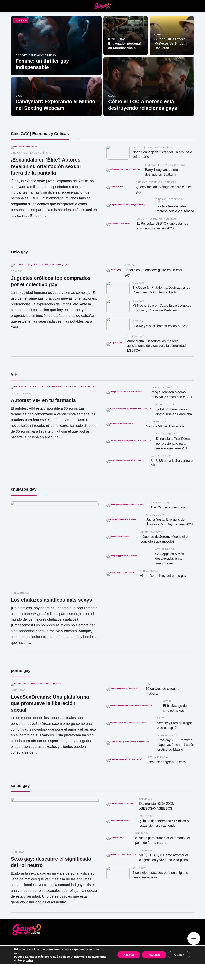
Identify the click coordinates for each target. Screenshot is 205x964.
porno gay (20, 670)
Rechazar (154, 954)
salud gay (20, 785)
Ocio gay (19, 252)
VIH (14, 374)
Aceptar (128, 954)
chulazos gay (24, 489)
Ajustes (179, 954)
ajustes (28, 960)
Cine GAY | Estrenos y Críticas (40, 133)
